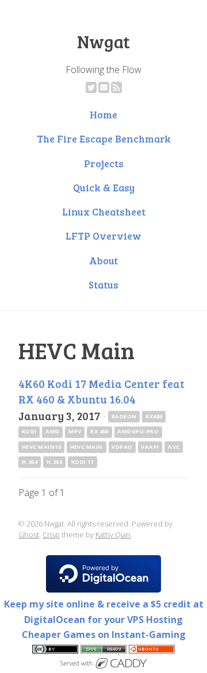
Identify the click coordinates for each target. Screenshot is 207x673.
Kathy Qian (113, 534)
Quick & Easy (104, 187)
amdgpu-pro (138, 431)
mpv (74, 431)
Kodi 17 (82, 462)
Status (103, 284)
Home (103, 114)
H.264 (29, 462)
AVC (173, 447)
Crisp (51, 534)
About (103, 260)
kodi (29, 431)
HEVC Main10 (41, 447)
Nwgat (103, 41)
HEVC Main (86, 447)
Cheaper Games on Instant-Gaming (104, 634)
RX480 (153, 416)
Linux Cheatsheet (103, 211)
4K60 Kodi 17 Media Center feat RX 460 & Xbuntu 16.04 (101, 391)
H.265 (54, 462)
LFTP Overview (103, 236)
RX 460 (99, 431)
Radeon (124, 416)
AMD (52, 431)
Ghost (28, 534)
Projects (104, 163)
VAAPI (150, 447)
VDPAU (122, 447)
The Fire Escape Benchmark (104, 138)
